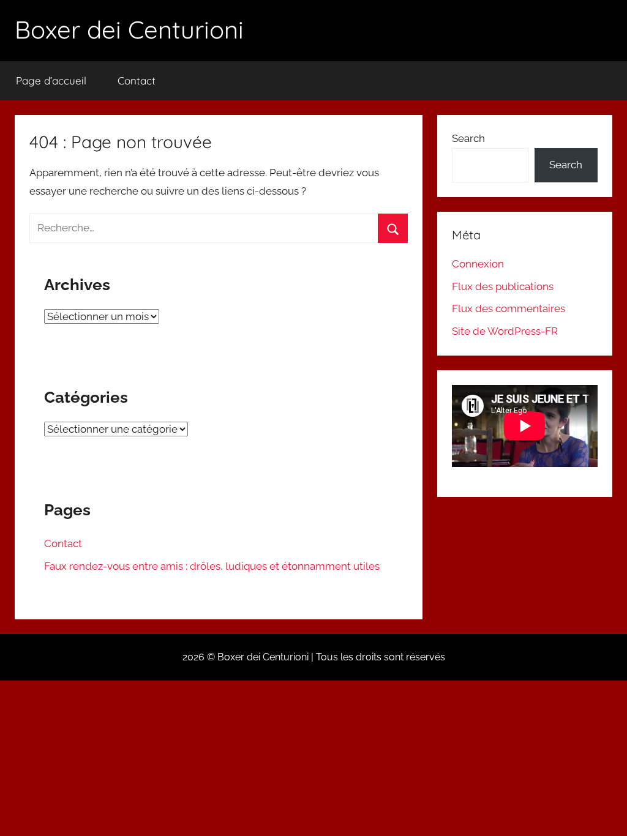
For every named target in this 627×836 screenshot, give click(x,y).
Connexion (478, 264)
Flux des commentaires (508, 308)
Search (468, 138)
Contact (137, 80)
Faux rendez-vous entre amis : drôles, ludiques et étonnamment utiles (212, 566)
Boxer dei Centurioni (129, 29)
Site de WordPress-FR (505, 331)
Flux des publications (503, 286)
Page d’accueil (51, 80)
